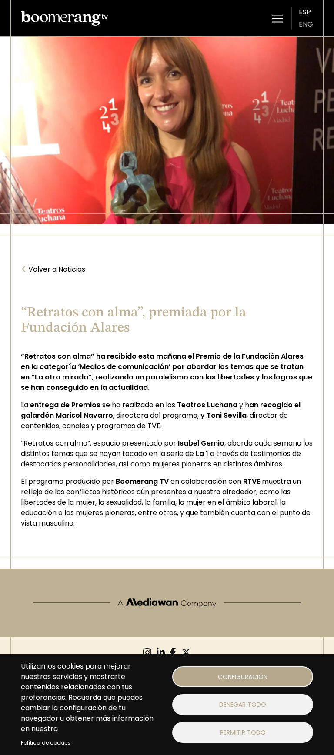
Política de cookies (45, 742)
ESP (305, 12)
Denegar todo (242, 704)
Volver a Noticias (53, 269)
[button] (277, 18)
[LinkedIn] (161, 653)
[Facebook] (173, 653)
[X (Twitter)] (186, 653)
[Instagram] (147, 653)
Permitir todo (243, 732)
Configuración (242, 676)
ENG (306, 24)
